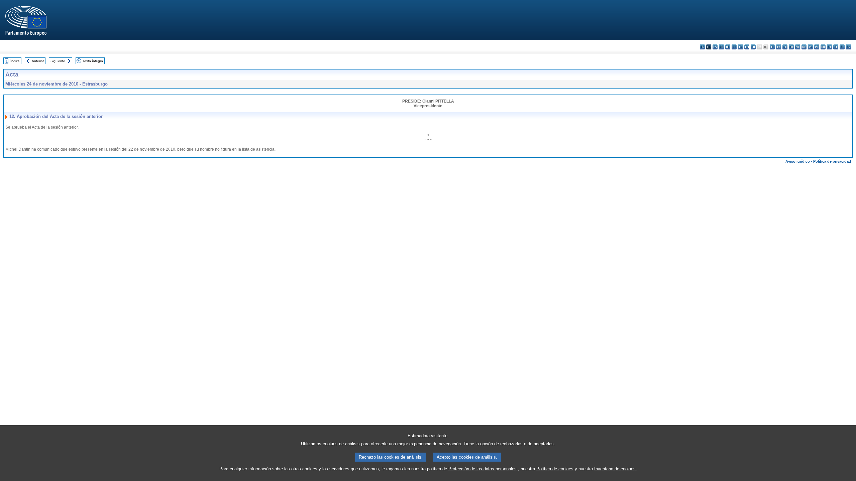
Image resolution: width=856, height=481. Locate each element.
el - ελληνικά (740, 46)
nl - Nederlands (804, 46)
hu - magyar (791, 46)
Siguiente (57, 61)
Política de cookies (554, 468)
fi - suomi (842, 46)
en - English (746, 46)
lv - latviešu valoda (778, 46)
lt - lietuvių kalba (784, 46)
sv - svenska (848, 46)
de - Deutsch (727, 46)
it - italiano (772, 46)
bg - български (702, 46)
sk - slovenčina (829, 46)
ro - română (823, 46)
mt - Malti (797, 46)
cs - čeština (715, 46)
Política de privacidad (832, 161)
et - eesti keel (734, 46)
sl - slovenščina (835, 46)
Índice (15, 61)
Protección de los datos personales (482, 468)
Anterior (38, 61)
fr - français (753, 46)
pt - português (816, 46)
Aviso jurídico (797, 161)
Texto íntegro (93, 61)
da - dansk (721, 46)
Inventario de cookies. (615, 468)
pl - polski (810, 46)
